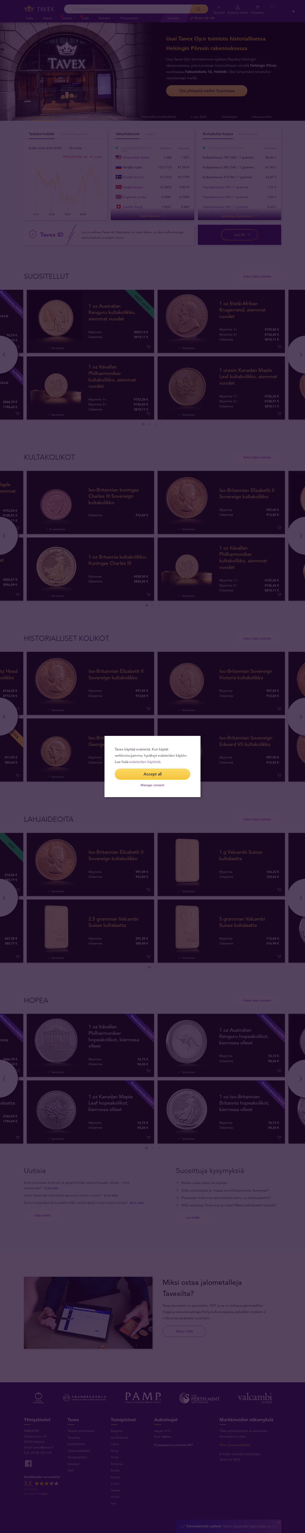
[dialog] (152, 766)
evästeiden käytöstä (144, 762)
